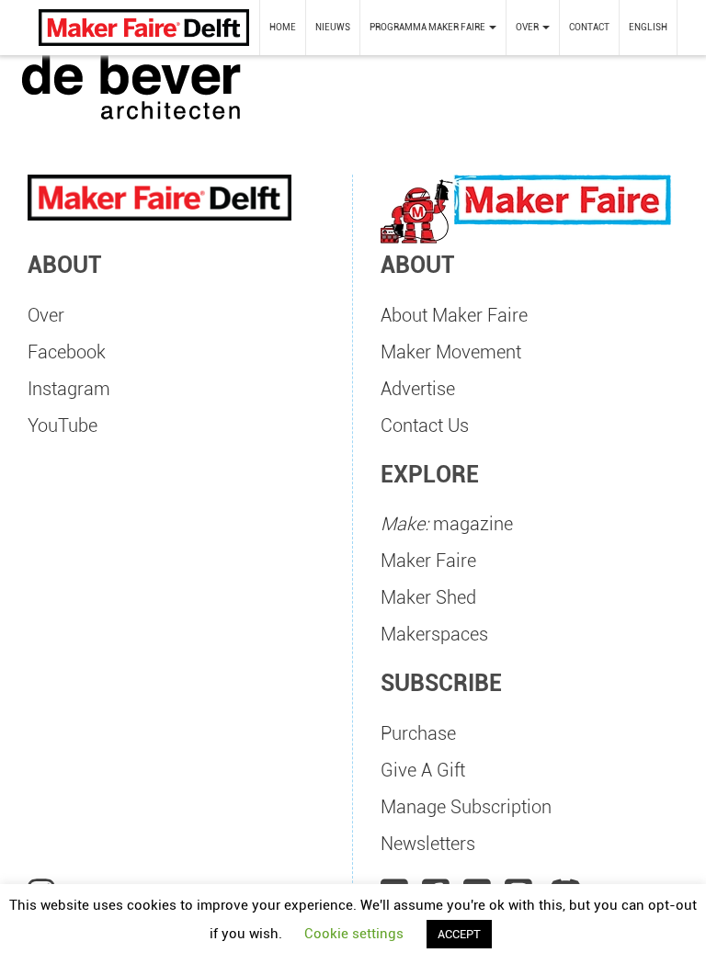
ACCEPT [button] (459, 934)
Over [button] (528, 27)
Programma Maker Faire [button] (428, 27)
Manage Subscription (466, 807)
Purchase (418, 733)
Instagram (69, 389)
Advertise (418, 389)
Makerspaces (434, 634)
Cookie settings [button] (354, 933)
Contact (589, 27)
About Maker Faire (454, 315)
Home (282, 27)
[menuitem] (282, 27)
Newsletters (428, 844)
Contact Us (425, 425)
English (648, 27)
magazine (447, 524)
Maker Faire (428, 561)
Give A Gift (423, 770)
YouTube (62, 425)
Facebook (67, 352)
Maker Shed (428, 597)
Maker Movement (451, 352)
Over (46, 315)
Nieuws (332, 27)
